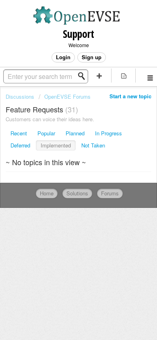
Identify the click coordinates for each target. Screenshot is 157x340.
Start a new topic (130, 96)
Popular (46, 133)
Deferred (20, 145)
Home (47, 193)
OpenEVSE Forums (67, 96)
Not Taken (93, 145)
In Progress (108, 133)
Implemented (56, 145)
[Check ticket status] (124, 75)
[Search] (84, 76)
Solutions (77, 193)
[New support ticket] (99, 75)
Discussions (20, 96)
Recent (18, 133)
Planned (75, 133)
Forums (110, 193)
